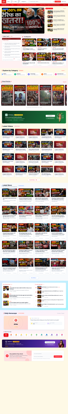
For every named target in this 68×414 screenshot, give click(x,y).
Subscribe (58, 1)
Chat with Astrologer (50, 342)
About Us (19, 1)
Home (8, 1)
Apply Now (50, 115)
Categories (24, 1)
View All (64, 8)
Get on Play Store (51, 118)
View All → (63, 70)
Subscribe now (58, 356)
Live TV (11, 1)
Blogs (15, 1)
